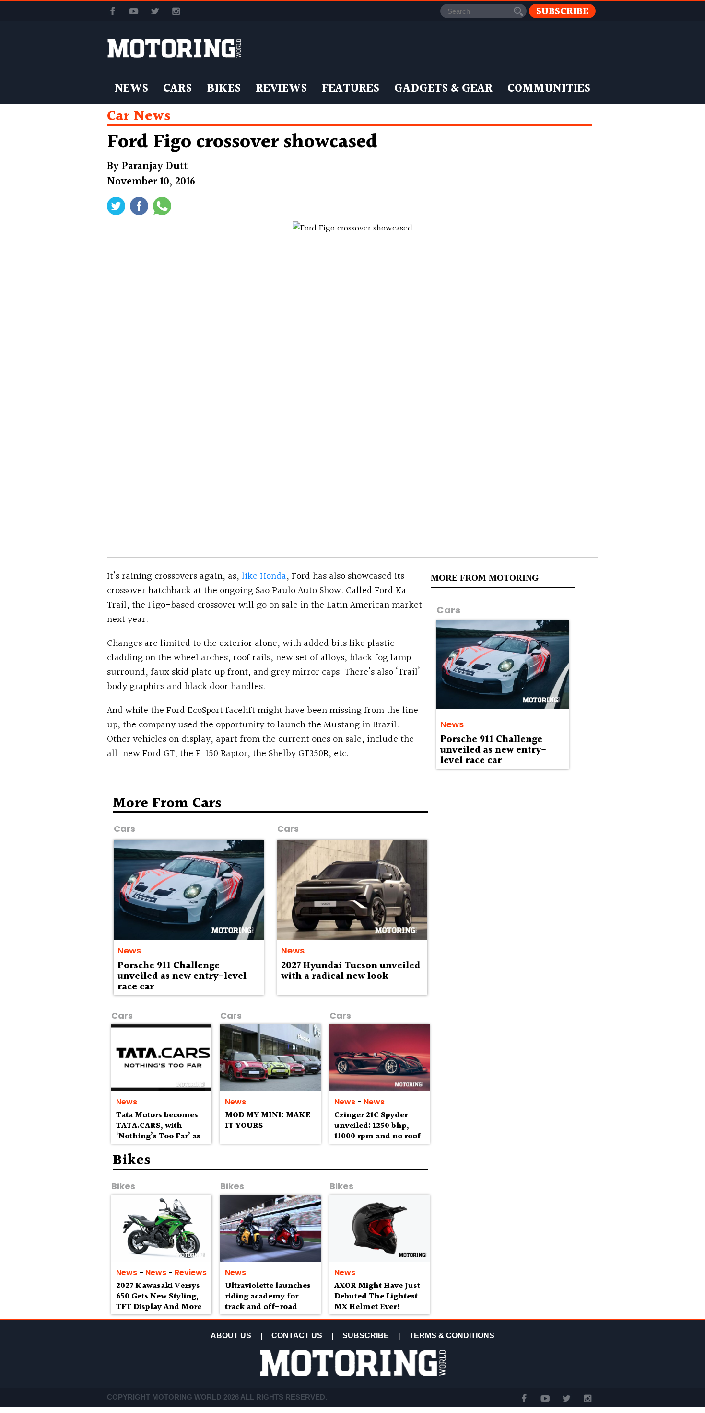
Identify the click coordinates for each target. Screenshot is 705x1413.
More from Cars (167, 803)
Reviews (281, 89)
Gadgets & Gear (443, 89)
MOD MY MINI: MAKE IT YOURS (267, 1120)
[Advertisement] (516, 865)
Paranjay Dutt (155, 166)
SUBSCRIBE (365, 1336)
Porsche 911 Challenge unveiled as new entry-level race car (493, 750)
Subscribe (562, 11)
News (131, 89)
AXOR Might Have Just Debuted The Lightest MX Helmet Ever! (377, 1296)
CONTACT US (296, 1336)
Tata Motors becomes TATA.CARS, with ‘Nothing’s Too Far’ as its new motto (158, 1131)
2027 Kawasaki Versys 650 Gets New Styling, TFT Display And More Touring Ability (158, 1301)
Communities (548, 89)
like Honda (264, 576)
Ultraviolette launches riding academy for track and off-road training (268, 1301)
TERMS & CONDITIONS (451, 1336)
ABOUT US (231, 1336)
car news (139, 116)
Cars (177, 89)
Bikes (224, 89)
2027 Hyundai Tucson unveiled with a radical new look (350, 971)
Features (350, 89)
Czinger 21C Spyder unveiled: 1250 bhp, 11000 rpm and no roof (377, 1126)
